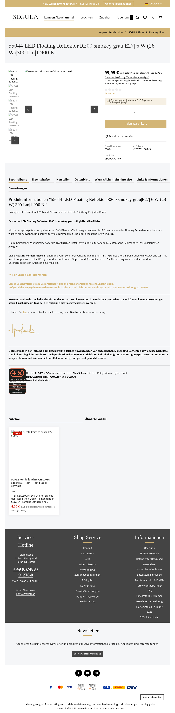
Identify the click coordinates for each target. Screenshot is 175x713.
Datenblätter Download (149, 559)
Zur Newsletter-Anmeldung (87, 653)
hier (25, 312)
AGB (87, 559)
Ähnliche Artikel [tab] (96, 419)
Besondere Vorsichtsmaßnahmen (149, 567)
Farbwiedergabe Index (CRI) (149, 588)
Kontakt (87, 548)
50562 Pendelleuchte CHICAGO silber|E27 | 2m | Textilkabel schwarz (30, 482)
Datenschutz (87, 585)
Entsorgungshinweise (149, 574)
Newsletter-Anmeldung (149, 601)
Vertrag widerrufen (152, 697)
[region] (53, 109)
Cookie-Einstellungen (88, 591)
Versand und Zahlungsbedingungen (87, 572)
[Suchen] (137, 17)
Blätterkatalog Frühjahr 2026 (149, 609)
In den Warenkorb (135, 123)
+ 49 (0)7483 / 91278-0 (25, 572)
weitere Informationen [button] (118, 3)
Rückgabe (87, 580)
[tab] (19, 180)
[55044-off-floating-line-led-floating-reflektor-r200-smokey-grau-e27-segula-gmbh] (61, 106)
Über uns (149, 548)
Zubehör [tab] (14, 419)
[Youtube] (87, 673)
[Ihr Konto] (152, 17)
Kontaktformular (25, 593)
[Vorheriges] (28, 109)
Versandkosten (101, 704)
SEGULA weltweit (149, 553)
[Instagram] (96, 673)
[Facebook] (78, 673)
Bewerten (110, 93)
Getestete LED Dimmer (149, 596)
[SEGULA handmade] (24, 329)
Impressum (87, 553)
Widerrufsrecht (87, 564)
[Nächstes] (131, 17)
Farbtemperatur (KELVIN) (149, 580)
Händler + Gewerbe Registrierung (87, 599)
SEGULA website (149, 617)
